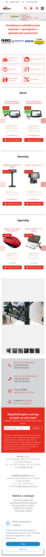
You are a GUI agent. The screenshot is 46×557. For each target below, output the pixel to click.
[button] (25, 8)
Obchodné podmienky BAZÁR (23, 503)
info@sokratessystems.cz (26, 486)
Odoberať (36, 428)
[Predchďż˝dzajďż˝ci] (2, 120)
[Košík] (37, 8)
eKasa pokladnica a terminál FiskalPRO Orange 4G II (34, 103)
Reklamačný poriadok (23, 508)
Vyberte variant (34, 140)
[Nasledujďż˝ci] (43, 120)
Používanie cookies (23, 511)
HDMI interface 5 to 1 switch (34, 230)
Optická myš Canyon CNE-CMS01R (12, 230)
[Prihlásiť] (31, 8)
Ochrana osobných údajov (23, 505)
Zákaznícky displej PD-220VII (12, 166)
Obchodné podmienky (23, 500)
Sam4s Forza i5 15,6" (34, 165)
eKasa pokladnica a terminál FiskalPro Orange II (12, 103)
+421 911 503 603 (31, 2)
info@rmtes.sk (14, 2)
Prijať (23, 544)
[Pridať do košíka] (12, 140)
